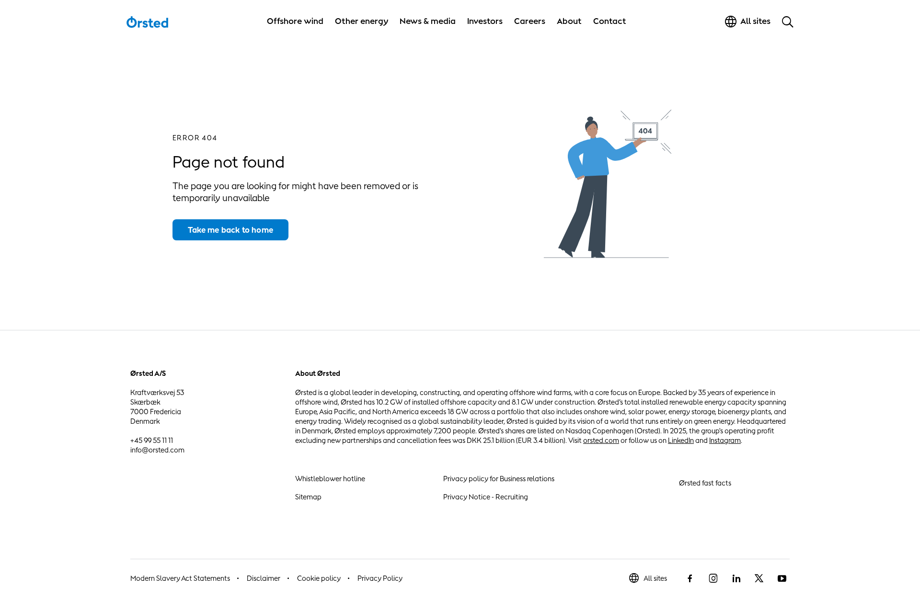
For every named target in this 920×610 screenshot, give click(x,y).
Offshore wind (295, 21)
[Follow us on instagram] (713, 578)
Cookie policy (319, 578)
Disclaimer (263, 578)
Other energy (361, 21)
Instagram (725, 440)
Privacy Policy (379, 578)
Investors (485, 21)
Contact (609, 21)
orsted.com (601, 440)
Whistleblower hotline (330, 478)
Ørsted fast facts (705, 483)
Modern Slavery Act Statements (180, 578)
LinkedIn (681, 440)
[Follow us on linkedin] (736, 578)
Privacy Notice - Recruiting (485, 497)
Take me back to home (230, 230)
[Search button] (788, 21)
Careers (529, 21)
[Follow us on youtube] (782, 578)
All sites (655, 578)
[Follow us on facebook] (690, 578)
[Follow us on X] (759, 578)
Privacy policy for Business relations (498, 478)
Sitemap (308, 497)
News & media (428, 21)
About (569, 21)
